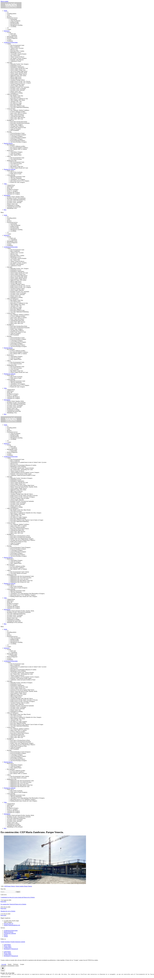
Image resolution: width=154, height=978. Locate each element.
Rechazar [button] (15, 964)
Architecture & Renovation (11, 42)
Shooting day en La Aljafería (8, 911)
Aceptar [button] (22, 964)
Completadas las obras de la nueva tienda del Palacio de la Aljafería (18, 897)
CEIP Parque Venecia (9, 886)
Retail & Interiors (8, 143)
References (6, 31)
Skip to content (4, 1)
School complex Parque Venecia (24, 886)
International (7, 195)
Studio (5, 10)
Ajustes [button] (9, 964)
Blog (5, 209)
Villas (5, 183)
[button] (77, 212)
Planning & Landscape (9, 169)
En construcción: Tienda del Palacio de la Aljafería (13, 904)
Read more (3, 901)
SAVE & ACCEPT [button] (6, 976)
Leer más (3, 964)
